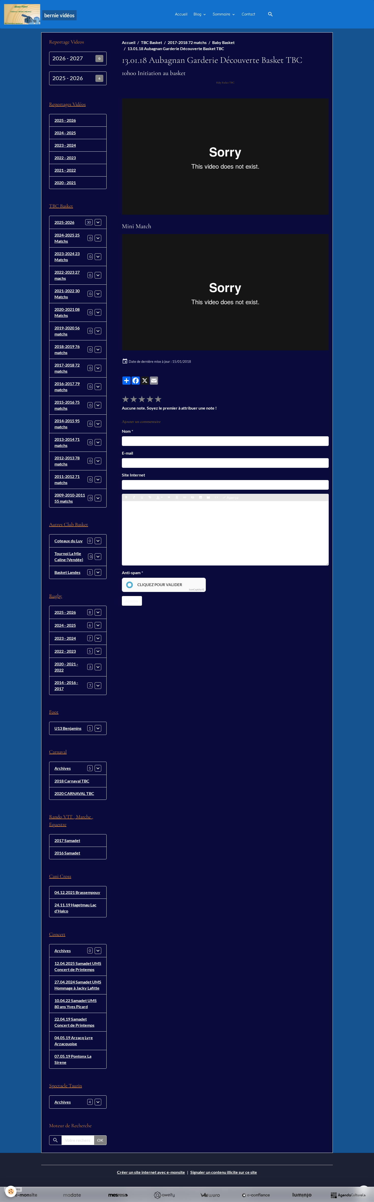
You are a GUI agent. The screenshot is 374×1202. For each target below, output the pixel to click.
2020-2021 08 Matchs (67, 312)
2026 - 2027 (67, 58)
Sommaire (222, 14)
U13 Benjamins (67, 728)
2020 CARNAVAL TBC (74, 793)
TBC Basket (151, 42)
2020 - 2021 (65, 182)
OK (100, 1140)
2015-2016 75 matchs (67, 405)
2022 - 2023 (65, 157)
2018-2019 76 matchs (67, 349)
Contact (248, 14)
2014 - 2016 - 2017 (66, 685)
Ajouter (132, 600)
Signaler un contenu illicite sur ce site (223, 1172)
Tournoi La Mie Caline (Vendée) (68, 556)
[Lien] (185, 497)
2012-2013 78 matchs (67, 460)
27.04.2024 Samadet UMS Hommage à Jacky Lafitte (77, 984)
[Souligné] (142, 497)
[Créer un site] (26, 1195)
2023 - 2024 (65, 145)
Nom (126, 431)
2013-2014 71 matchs (67, 442)
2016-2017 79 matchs (67, 386)
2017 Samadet (67, 840)
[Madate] (72, 1195)
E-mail (127, 453)
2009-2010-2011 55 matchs (69, 498)
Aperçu (232, 497)
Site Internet (133, 474)
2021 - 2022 (65, 170)
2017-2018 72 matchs (187, 42)
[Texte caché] (193, 497)
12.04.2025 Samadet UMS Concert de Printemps (77, 966)
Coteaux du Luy (68, 540)
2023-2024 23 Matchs (67, 256)
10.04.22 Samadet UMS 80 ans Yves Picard (75, 1003)
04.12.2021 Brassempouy (77, 892)
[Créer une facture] (210, 1195)
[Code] (216, 497)
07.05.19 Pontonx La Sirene (72, 1059)
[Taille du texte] (150, 497)
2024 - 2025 (65, 132)
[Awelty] (164, 1195)
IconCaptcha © (196, 589)
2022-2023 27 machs (67, 275)
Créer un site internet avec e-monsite (151, 1172)
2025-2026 (64, 222)
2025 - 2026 (67, 78)
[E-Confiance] (256, 1195)
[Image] (200, 497)
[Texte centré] (177, 497)
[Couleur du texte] (159, 497)
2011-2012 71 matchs (67, 479)
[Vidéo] (208, 497)
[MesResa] (118, 1195)
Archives (62, 768)
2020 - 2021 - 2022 (66, 666)
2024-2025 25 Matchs (67, 238)
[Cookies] (11, 1191)
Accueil (181, 14)
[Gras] (126, 497)
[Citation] (169, 497)
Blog (198, 14)
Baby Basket (223, 42)
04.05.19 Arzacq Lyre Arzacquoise (73, 1040)
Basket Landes (67, 572)
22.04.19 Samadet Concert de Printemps (74, 1022)
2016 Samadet (67, 852)
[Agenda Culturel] (348, 1195)
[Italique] (134, 497)
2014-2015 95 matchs (67, 423)
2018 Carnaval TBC (71, 780)
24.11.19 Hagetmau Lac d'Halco (75, 907)
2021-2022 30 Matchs (67, 293)
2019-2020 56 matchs (67, 330)
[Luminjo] (302, 1195)
